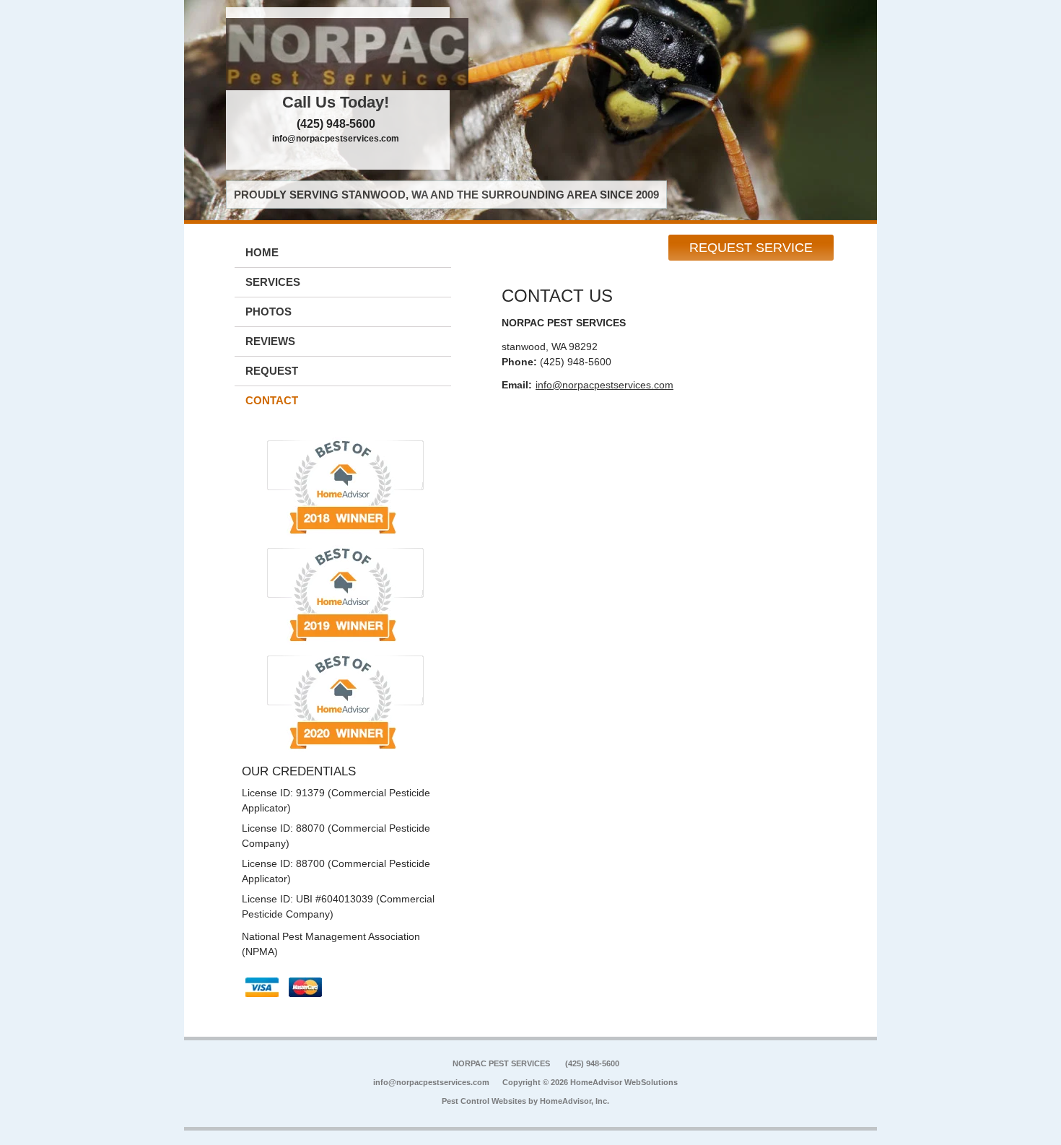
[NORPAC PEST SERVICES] (338, 54)
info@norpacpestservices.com (335, 139)
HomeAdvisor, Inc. (574, 1101)
